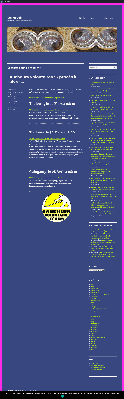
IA (91, 315)
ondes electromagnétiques (99, 337)
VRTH (93, 349)
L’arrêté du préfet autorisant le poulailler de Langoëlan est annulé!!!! (103, 248)
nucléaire (94, 327)
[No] (122, 395)
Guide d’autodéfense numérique (101, 95)
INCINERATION (95, 317)
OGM (9, 94)
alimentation (95, 292)
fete (92, 313)
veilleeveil (14, 17)
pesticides (94, 339)
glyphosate (18, 101)
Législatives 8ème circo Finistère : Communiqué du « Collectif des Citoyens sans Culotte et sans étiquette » (103, 156)
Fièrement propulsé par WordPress (26, 390)
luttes (20, 92)
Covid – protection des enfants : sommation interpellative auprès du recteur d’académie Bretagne (103, 254)
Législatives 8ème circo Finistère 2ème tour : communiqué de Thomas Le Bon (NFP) (103, 132)
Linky (92, 319)
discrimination (95, 301)
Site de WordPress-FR (97, 370)
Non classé (94, 325)
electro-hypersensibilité (98, 309)
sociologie (94, 345)
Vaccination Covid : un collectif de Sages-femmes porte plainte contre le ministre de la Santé (103, 180)
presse (93, 341)
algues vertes (95, 290)
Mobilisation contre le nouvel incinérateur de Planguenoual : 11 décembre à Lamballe (101, 172)
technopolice (95, 347)
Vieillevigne (11, 109)
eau (92, 305)
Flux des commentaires (98, 368)
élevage (93, 311)
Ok (62, 396)
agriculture (11, 92)
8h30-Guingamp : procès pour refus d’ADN (45, 178)
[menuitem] (1, 1)
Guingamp (10, 103)
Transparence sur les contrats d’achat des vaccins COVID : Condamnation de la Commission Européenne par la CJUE (103, 116)
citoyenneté (94, 296)
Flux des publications (97, 365)
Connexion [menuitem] (7, 1)
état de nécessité (16, 97)
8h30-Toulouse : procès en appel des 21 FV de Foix (48, 110)
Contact (113, 18)
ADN (8, 97)
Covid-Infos (80, 18)
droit (16, 92)
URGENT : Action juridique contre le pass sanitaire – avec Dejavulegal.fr (103, 242)
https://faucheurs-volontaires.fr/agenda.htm (46, 98)
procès (93, 343)
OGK (92, 333)
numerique (94, 331)
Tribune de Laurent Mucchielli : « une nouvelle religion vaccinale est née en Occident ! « (103, 236)
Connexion (94, 363)
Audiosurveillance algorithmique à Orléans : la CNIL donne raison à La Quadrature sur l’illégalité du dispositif (102, 205)
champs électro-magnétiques (100, 294)
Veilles (105, 18)
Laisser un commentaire (15, 112)
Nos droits (94, 18)
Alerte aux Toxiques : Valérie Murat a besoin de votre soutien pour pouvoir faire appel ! (104, 196)
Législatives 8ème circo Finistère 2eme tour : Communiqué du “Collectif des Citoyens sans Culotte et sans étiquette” (103, 140)
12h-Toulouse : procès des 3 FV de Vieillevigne (47, 138)
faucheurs (10, 99)
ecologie (93, 307)
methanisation (95, 323)
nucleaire (94, 329)
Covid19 (93, 298)
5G (92, 284)
